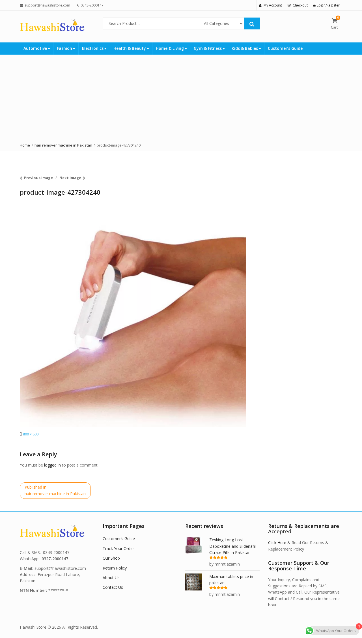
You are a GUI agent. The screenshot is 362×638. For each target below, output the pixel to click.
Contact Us (113, 587)
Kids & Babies (245, 48)
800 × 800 (30, 434)
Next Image (70, 177)
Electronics (93, 48)
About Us (111, 577)
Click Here (277, 542)
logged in (52, 465)
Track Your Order (118, 548)
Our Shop (111, 558)
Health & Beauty (130, 48)
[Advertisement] (169, 97)
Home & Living (170, 48)
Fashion (65, 48)
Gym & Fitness (208, 48)
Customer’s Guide (285, 48)
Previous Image (38, 177)
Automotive (35, 48)
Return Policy (115, 568)
